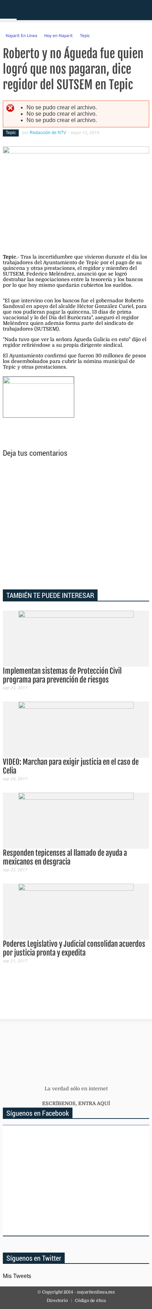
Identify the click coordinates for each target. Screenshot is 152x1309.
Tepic (85, 35)
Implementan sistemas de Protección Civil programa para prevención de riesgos (62, 675)
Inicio (122, 10)
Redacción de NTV (48, 132)
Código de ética (90, 1300)
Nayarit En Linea (21, 35)
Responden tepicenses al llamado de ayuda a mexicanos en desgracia (65, 857)
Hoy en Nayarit (58, 35)
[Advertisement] (76, 524)
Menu (8, 10)
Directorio (57, 1300)
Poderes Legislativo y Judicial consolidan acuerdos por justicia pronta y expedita (74, 948)
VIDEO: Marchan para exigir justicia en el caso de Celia (71, 766)
